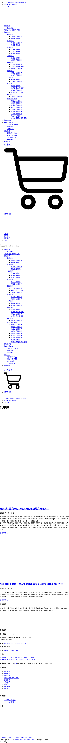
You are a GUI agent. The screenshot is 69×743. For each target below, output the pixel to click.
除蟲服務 (7, 32)
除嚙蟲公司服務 (16, 103)
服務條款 (7, 686)
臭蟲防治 (10, 77)
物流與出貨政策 (27, 737)
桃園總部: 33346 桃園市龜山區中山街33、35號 (17, 657)
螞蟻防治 (10, 62)
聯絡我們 (7, 684)
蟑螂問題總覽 (15, 39)
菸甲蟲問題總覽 (16, 114)
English (6, 7)
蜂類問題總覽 (15, 86)
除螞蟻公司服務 (16, 69)
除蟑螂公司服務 (16, 36)
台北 (15, 663)
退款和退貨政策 (13, 737)
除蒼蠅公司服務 (16, 73)
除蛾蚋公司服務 (16, 105)
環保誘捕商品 (12, 133)
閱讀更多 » (4, 533)
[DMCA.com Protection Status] (13, 626)
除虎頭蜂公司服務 (17, 88)
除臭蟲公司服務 (16, 81)
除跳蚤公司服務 (16, 60)
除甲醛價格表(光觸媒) (11, 678)
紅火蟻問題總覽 (16, 64)
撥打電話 (7, 238)
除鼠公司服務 (15, 51)
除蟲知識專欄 (8, 122)
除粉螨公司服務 (16, 107)
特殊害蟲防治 (12, 99)
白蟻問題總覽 (15, 45)
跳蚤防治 (10, 56)
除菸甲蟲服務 (15, 116)
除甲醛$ (6, 236)
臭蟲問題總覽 (15, 79)
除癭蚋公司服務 (16, 109)
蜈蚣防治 (10, 94)
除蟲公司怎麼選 (13, 124)
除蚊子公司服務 (16, 75)
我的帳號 (7, 365)
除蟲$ (6, 234)
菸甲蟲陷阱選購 (16, 112)
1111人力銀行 (9, 702)
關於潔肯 (7, 26)
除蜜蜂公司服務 (16, 90)
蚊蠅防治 (10, 71)
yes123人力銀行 (10, 700)
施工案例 (10, 127)
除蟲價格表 (8, 120)
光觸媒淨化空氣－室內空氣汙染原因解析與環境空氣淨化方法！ (32, 584)
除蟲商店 (7, 131)
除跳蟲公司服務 (16, 101)
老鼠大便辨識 (15, 54)
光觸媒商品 (11, 139)
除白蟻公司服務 (16, 43)
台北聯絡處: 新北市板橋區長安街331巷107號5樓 (17, 660)
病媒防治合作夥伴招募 (12, 30)
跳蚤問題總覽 (15, 58)
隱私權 (6, 688)
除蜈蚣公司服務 (16, 97)
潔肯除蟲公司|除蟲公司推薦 (25, 740)
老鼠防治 (10, 47)
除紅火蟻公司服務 (17, 66)
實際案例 (7, 680)
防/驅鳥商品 (11, 137)
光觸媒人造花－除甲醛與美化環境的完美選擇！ (24, 508)
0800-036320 (20, 2)
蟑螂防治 (10, 34)
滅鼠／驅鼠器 (12, 135)
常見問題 (10, 129)
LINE (5, 240)
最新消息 (10, 28)
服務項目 (7, 673)
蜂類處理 (10, 84)
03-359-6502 (9, 2)
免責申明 (3, 737)
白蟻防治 (10, 41)
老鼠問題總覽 (15, 49)
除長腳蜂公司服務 (17, 92)
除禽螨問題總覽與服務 (19, 118)
